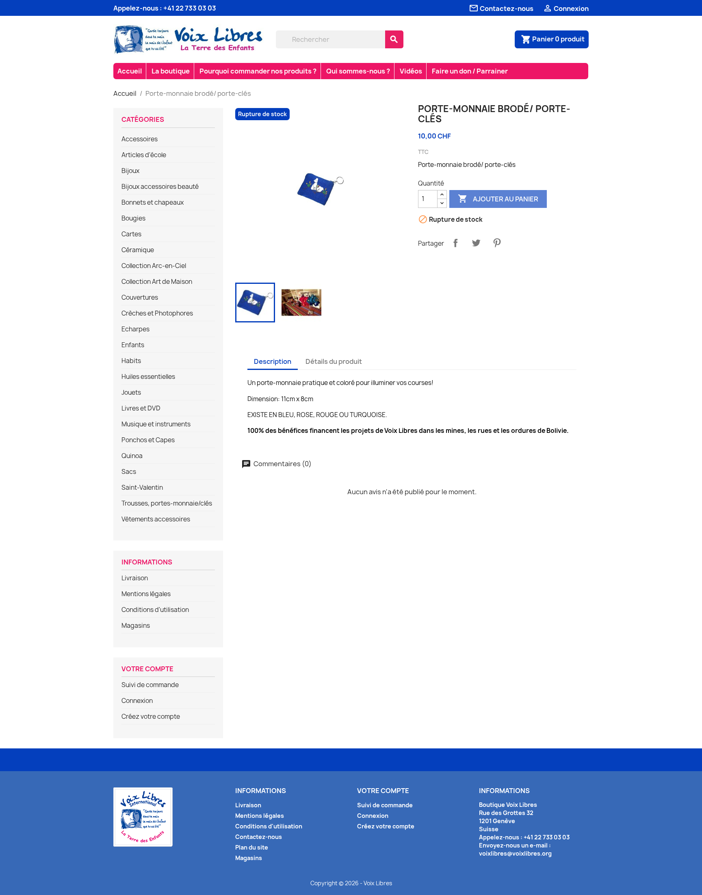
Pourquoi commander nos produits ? (257, 71)
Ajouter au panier (498, 198)
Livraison (134, 578)
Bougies (133, 218)
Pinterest (497, 243)
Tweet (476, 243)
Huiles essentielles (148, 377)
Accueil (129, 71)
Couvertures (139, 298)
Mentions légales (146, 594)
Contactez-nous (258, 837)
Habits (131, 361)
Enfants (132, 345)
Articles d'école (143, 155)
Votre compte (147, 669)
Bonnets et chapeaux (152, 203)
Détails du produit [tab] (334, 361)
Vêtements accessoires (155, 519)
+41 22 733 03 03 (189, 8)
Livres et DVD (140, 408)
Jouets (131, 393)
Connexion (137, 701)
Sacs (128, 472)
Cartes (131, 234)
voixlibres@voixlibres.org (515, 853)
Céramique (137, 250)
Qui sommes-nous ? (358, 71)
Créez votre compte (150, 717)
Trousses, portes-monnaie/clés (166, 503)
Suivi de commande (150, 685)
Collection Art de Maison (156, 282)
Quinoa (132, 456)
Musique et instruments (156, 424)
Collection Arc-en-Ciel (153, 266)
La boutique (171, 71)
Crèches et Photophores (157, 313)
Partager (455, 243)
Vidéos (411, 71)
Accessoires (139, 139)
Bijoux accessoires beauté (160, 187)
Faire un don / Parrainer (470, 71)
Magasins (135, 626)
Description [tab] (272, 361)
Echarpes (135, 329)
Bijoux (130, 171)
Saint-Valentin (142, 488)
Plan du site (251, 847)
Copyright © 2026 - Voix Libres (351, 883)
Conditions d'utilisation (155, 610)
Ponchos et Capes (148, 440)
